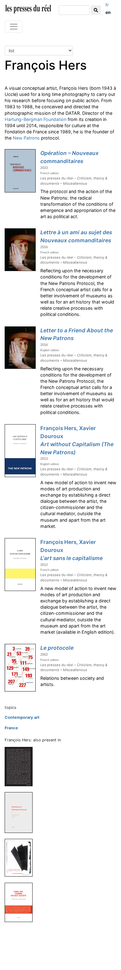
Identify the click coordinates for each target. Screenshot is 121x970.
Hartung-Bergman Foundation (35, 119)
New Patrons (26, 137)
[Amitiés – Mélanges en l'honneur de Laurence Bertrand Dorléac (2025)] (21, 766)
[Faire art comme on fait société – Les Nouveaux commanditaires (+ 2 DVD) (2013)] (21, 902)
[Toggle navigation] (13, 26)
